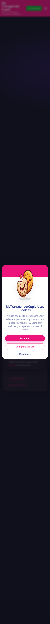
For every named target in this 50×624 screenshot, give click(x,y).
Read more (25, 354)
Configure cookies (25, 346)
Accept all (25, 338)
